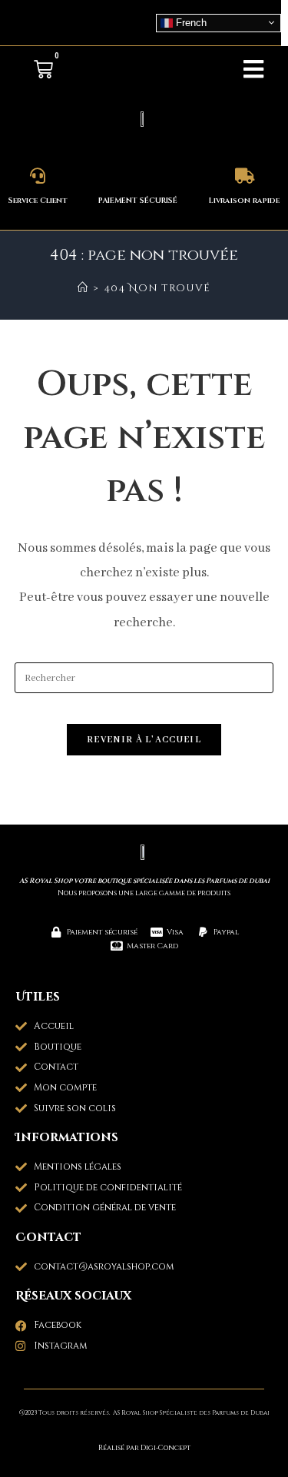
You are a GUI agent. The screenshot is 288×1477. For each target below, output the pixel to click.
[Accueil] (83, 288)
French (190, 22)
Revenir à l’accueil (144, 739)
